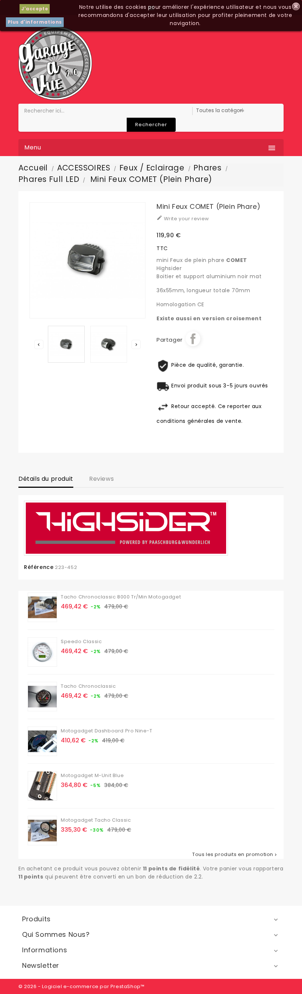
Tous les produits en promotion (235, 854)
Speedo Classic (81, 641)
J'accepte (34, 9)
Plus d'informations (35, 22)
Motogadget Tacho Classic (96, 820)
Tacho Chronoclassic (88, 686)
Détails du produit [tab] (45, 478)
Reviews (101, 478)
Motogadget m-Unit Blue (92, 775)
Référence (38, 567)
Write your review (183, 218)
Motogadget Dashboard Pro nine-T (106, 730)
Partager (193, 338)
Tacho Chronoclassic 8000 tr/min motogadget (121, 596)
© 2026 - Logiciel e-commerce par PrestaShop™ (81, 986)
